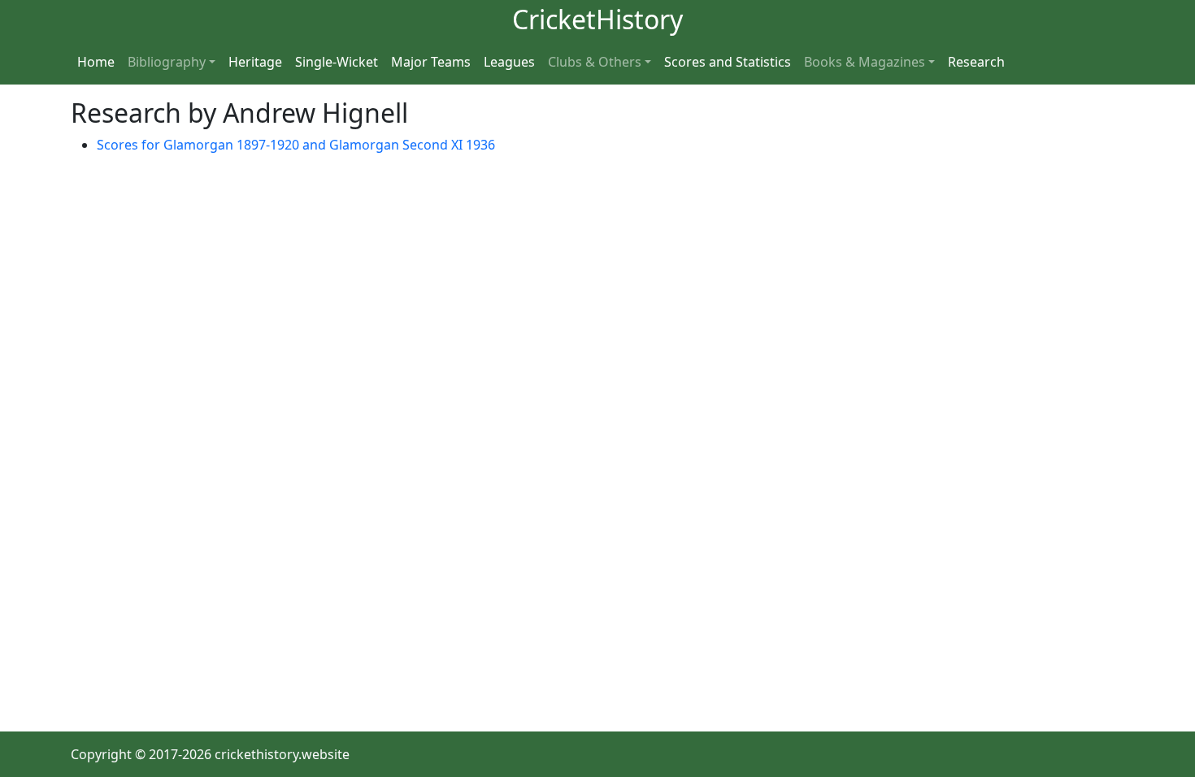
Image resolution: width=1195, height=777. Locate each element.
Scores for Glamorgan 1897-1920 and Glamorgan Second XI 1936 (296, 145)
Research (976, 62)
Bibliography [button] (167, 62)
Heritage (255, 62)
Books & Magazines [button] (864, 62)
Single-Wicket (336, 62)
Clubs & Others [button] (594, 62)
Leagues (509, 62)
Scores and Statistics (727, 62)
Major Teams (431, 62)
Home (96, 62)
